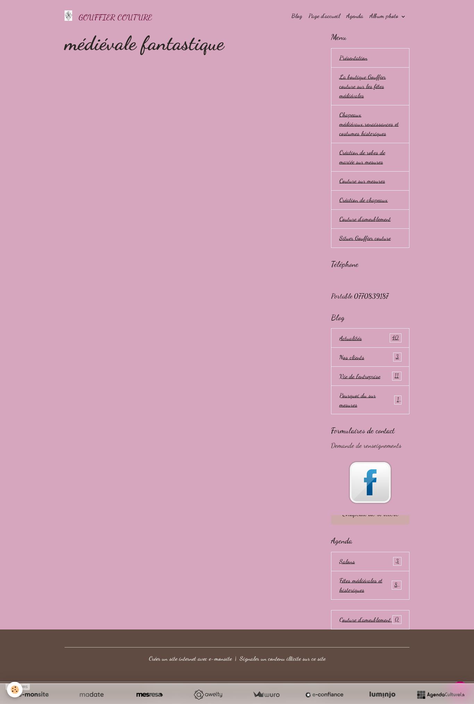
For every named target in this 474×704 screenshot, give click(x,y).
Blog (296, 15)
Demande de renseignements (366, 445)
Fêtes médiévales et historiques (369, 584)
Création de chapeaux (363, 199)
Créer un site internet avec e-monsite (190, 658)
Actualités (369, 338)
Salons (369, 561)
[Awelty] (208, 694)
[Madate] (92, 694)
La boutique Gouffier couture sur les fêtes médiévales (362, 86)
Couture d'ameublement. (369, 619)
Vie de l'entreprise (369, 376)
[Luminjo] (382, 694)
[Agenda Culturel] (441, 694)
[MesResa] (150, 694)
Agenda (354, 15)
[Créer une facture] (266, 694)
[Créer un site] (33, 694)
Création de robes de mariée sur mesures (362, 156)
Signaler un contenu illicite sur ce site (282, 658)
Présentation (353, 57)
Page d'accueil (324, 15)
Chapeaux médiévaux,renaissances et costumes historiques (369, 124)
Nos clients (369, 357)
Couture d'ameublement (365, 219)
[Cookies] (15, 689)
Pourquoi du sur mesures (369, 399)
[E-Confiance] (324, 694)
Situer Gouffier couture (365, 238)
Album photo (385, 15)
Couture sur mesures (362, 180)
